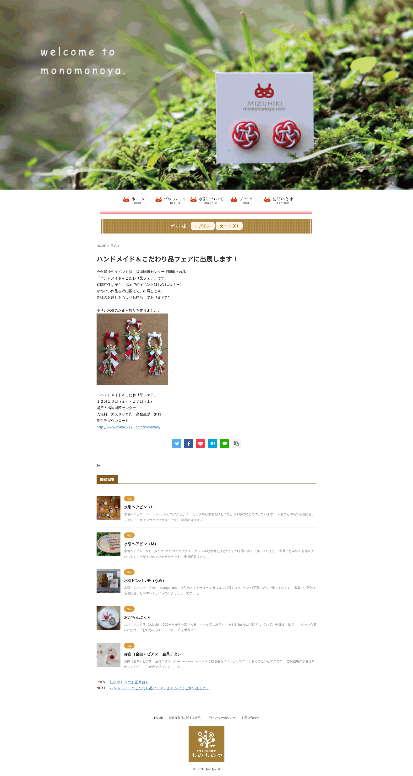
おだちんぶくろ (137, 617)
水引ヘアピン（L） (140, 507)
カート (229, 225)
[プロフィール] (170, 199)
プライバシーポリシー (221, 717)
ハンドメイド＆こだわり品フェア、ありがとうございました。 (160, 688)
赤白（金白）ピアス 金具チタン (152, 654)
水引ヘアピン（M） (141, 543)
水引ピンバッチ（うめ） (145, 580)
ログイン (202, 225)
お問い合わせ (250, 717)
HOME (158, 717)
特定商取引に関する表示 (185, 717)
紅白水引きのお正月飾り (129, 682)
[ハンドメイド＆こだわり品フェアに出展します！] (212, 443)
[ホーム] (134, 199)
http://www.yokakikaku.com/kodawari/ (128, 427)
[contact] (278, 199)
